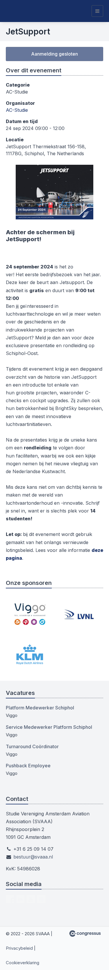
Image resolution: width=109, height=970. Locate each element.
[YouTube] (31, 899)
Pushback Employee (28, 765)
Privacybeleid (19, 948)
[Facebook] (10, 899)
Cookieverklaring (22, 962)
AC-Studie (17, 110)
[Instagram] (41, 899)
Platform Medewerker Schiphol (40, 708)
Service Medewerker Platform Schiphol (49, 727)
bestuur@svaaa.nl (33, 857)
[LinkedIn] (20, 899)
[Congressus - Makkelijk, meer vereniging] (85, 933)
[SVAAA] (20, 11)
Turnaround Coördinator (32, 746)
